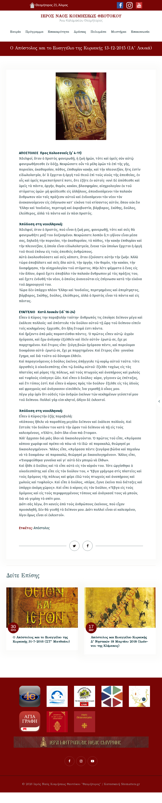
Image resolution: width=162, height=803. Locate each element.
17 (91, 626)
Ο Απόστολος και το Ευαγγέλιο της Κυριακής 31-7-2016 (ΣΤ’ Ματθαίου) (41, 639)
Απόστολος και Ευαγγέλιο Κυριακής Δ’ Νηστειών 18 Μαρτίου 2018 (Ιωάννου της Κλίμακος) (119, 641)
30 (13, 626)
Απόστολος (42, 528)
